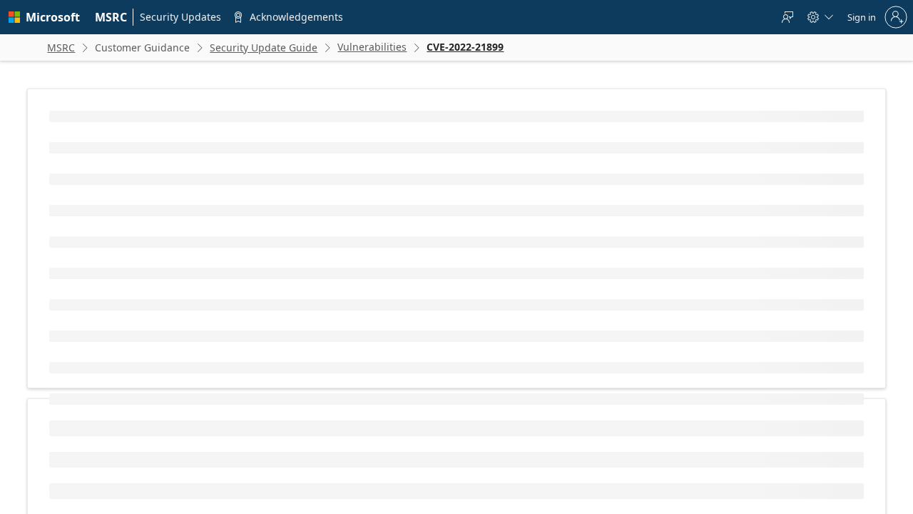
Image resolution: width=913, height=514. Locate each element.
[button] (306, 410)
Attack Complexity (95, 490)
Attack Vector (86, 467)
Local (328, 467)
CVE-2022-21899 (131, 227)
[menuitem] (111, 17)
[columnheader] (177, 410)
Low (326, 490)
